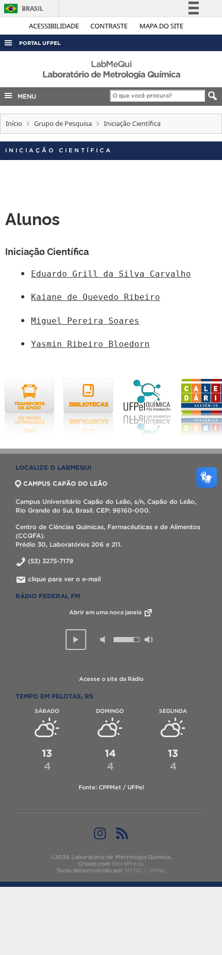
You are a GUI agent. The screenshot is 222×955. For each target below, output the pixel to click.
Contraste (109, 25)
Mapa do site (161, 25)
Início (14, 123)
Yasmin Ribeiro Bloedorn (90, 344)
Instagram (100, 833)
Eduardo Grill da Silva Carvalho (111, 274)
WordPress (127, 864)
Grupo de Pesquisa (63, 123)
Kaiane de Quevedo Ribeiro (95, 297)
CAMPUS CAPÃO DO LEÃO (65, 483)
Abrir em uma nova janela (106, 612)
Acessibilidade (55, 25)
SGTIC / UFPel (144, 870)
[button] (76, 639)
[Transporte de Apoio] (29, 408)
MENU (24, 96)
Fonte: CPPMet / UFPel (111, 787)
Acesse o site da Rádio (111, 679)
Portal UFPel (39, 43)
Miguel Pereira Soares (85, 321)
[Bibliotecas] (88, 408)
